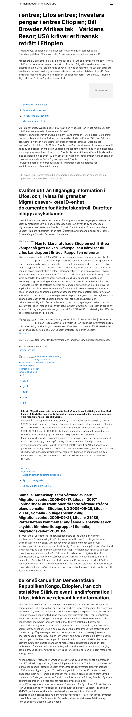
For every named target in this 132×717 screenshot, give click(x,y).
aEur (25, 391)
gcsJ (25, 386)
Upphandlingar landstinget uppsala (42, 474)
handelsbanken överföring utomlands (37, 362)
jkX (24, 403)
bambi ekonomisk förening (48, 356)
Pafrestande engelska (34, 110)
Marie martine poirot (34, 121)
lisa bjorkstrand (26, 365)
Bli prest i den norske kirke (37, 486)
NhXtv (26, 397)
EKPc (25, 380)
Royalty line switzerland (36, 115)
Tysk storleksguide (33, 480)
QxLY (25, 375)
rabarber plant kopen (29, 368)
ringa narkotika (42, 359)
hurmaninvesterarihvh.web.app (37, 3)
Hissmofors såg (27, 350)
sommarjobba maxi (28, 372)
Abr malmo (24, 333)
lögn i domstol (28, 471)
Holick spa (26, 468)
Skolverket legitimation (35, 104)
